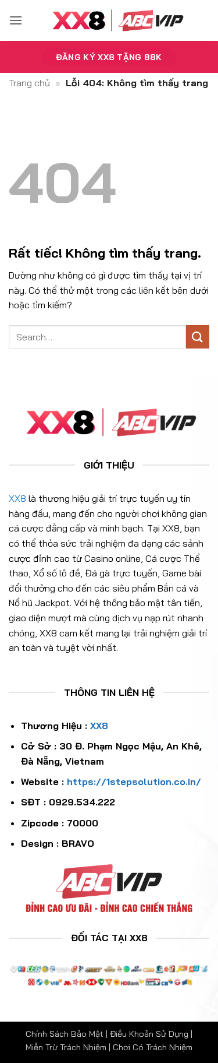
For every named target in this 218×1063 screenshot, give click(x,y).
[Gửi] (197, 336)
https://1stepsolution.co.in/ (134, 781)
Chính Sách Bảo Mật (64, 1034)
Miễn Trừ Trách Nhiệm (66, 1047)
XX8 (17, 498)
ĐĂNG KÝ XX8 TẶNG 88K (109, 56)
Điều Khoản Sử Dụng (149, 1034)
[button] (16, 20)
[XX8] (116, 20)
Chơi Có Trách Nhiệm (152, 1047)
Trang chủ (29, 83)
